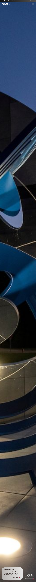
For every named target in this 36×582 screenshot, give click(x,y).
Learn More (15, 577)
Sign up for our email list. (27, 0)
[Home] (6, 4)
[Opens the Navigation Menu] (33, 4)
